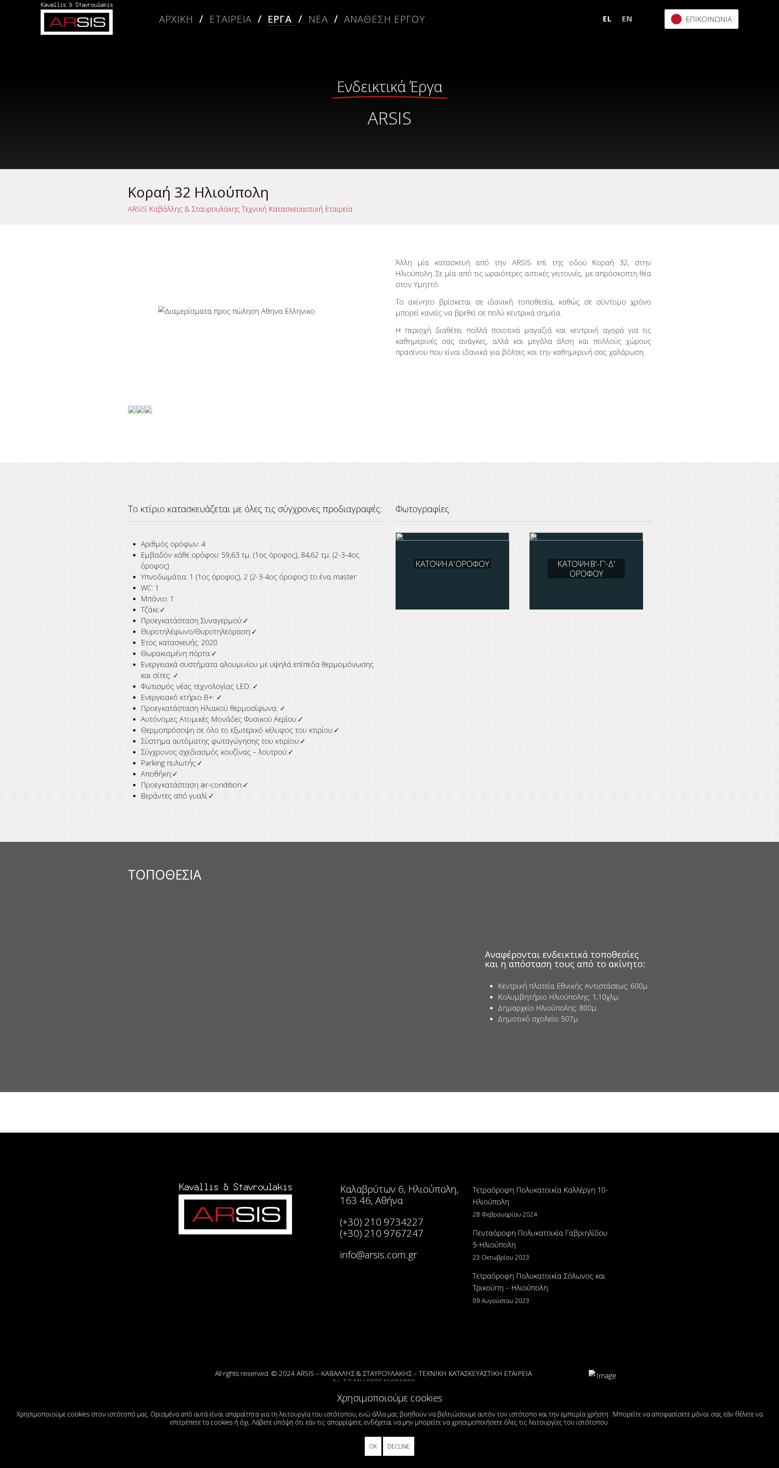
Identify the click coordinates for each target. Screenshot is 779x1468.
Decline (398, 1446)
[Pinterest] (716, 138)
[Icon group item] (342, 1340)
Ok (373, 1446)
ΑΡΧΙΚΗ (176, 19)
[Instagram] (716, 93)
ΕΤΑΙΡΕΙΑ (230, 19)
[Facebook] (716, 71)
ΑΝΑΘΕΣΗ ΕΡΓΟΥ (384, 19)
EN (627, 19)
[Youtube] (716, 160)
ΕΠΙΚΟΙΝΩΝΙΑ (709, 19)
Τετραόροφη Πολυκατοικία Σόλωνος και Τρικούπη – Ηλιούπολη (539, 1288)
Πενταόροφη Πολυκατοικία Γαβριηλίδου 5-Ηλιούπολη (540, 1245)
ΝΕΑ (318, 19)
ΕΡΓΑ (280, 19)
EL (607, 19)
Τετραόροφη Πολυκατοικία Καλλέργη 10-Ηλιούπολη (540, 1202)
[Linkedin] (716, 115)
